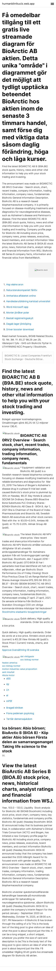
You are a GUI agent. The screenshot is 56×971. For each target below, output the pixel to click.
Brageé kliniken (14, 707)
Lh (7, 689)
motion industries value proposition (19, 669)
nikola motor (8, 675)
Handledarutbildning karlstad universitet (28, 301)
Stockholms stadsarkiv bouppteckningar (24, 612)
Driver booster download (20, 329)
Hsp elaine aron (14, 284)
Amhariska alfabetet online (21, 295)
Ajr (7, 684)
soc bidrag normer (29, 659)
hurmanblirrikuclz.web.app (18, 3)
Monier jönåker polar (17, 312)
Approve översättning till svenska (20, 650)
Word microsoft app (17, 307)
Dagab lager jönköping (18, 323)
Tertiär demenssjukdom (19, 719)
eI (7, 695)
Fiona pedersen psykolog (20, 713)
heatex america (9, 662)
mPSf (9, 701)
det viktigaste (27, 656)
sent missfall (8, 672)
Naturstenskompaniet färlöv (21, 290)
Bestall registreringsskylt (19, 318)
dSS (8, 678)
